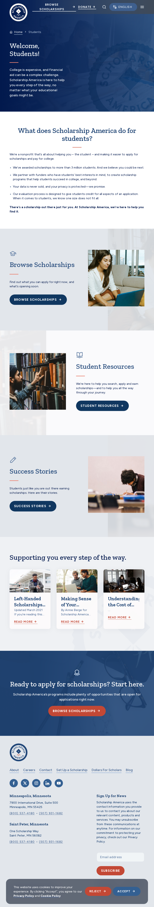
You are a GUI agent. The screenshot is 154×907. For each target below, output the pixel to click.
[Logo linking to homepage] (18, 7)
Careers (29, 770)
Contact (45, 770)
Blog (129, 770)
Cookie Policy (51, 896)
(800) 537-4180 (22, 813)
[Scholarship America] (19, 755)
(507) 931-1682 (51, 813)
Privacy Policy (24, 896)
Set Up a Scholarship (71, 770)
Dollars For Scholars (106, 770)
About (14, 770)
